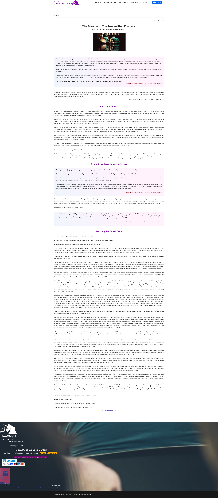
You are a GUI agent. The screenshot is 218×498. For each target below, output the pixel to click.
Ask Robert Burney (26, 487)
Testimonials (135, 2)
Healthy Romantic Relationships (95, 487)
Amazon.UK (52, 453)
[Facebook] (154, 20)
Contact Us (145, 2)
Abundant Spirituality (14, 487)
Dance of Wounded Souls (79, 487)
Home (97, 2)
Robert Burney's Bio (109, 2)
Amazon (42, 453)
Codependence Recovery (38, 487)
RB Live (70, 487)
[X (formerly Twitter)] (158, 20)
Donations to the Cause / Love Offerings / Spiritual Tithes (30, 457)
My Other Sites (123, 2)
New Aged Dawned (62, 487)
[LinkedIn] (162, 20)
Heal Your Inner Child (51, 487)
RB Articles (56, 15)
